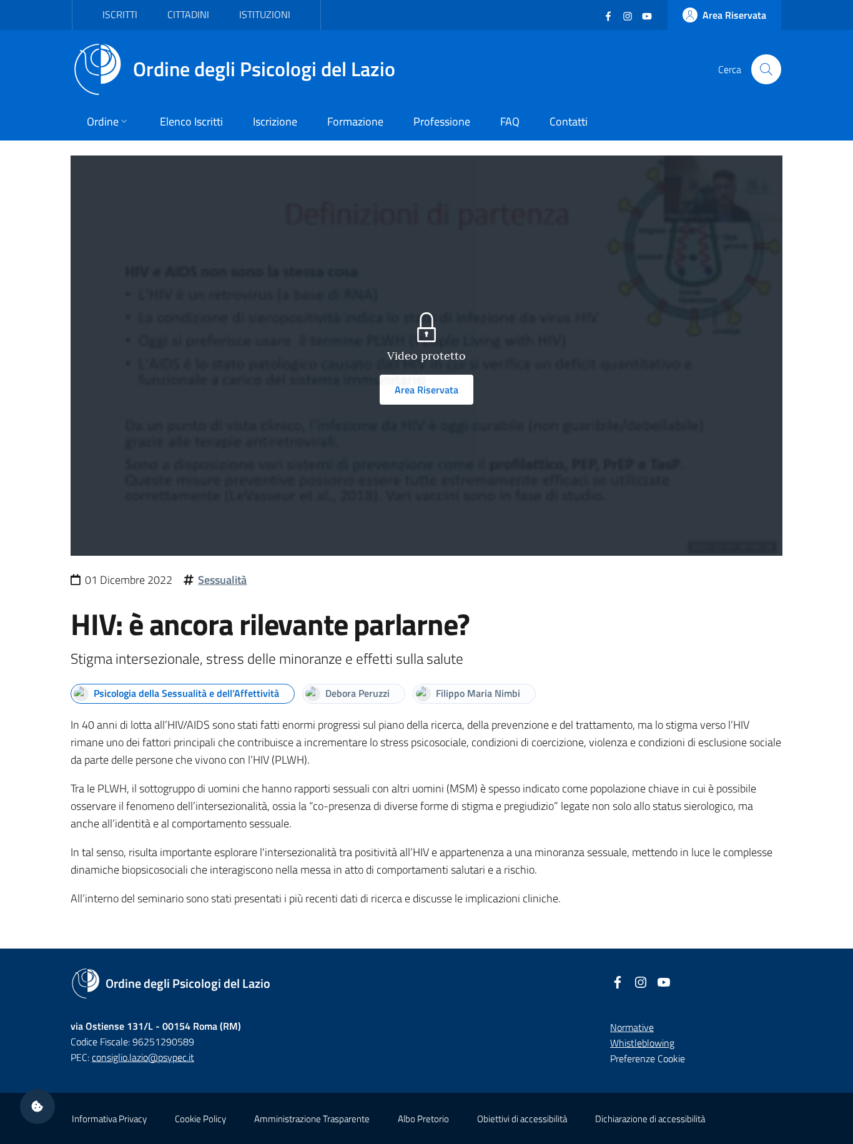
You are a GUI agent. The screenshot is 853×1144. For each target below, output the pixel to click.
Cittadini (188, 14)
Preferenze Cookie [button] (647, 1058)
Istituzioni (264, 14)
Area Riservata (426, 389)
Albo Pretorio (423, 1119)
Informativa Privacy (109, 1119)
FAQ (510, 121)
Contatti (569, 121)
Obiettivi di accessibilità (522, 1119)
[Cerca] (766, 69)
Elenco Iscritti (191, 121)
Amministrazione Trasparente (312, 1119)
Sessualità (222, 579)
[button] (37, 1106)
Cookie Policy (200, 1119)
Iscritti (119, 14)
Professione (441, 121)
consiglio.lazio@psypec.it (143, 1057)
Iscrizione (275, 121)
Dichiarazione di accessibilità (650, 1119)
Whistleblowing (642, 1042)
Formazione (355, 121)
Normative (632, 1027)
